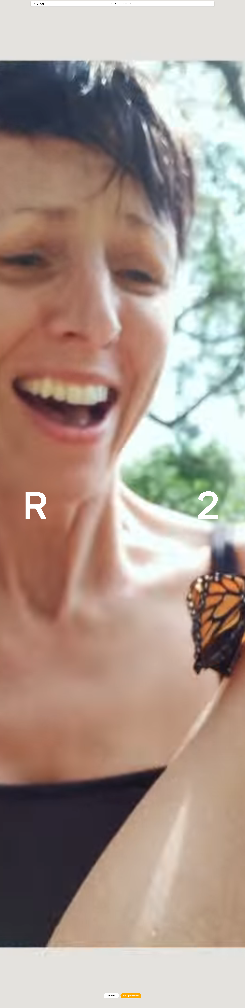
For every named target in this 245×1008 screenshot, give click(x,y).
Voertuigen (114, 4)
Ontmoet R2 (111, 996)
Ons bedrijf (123, 4)
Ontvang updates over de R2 (131, 996)
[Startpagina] (39, 4)
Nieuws (131, 4)
